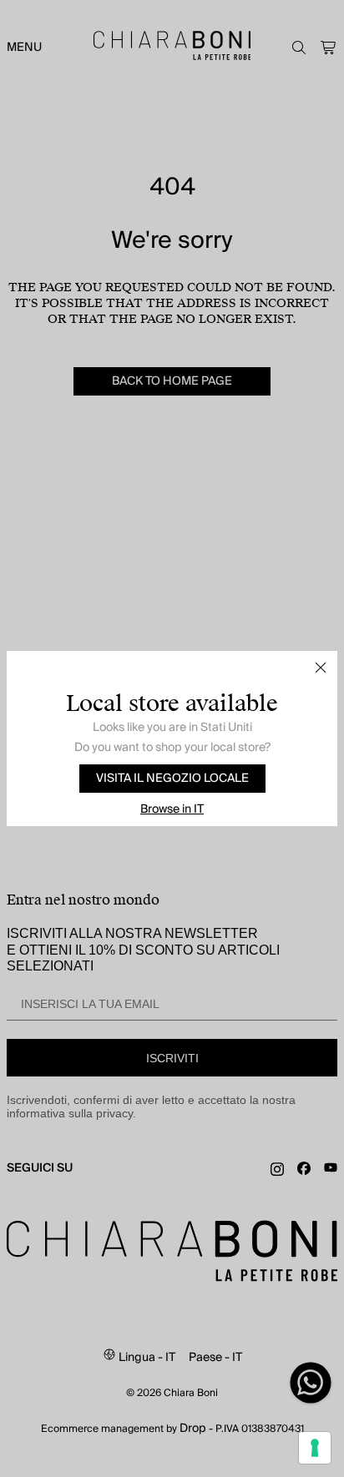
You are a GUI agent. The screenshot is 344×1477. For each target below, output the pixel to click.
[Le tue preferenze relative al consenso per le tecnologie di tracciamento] (315, 1448)
